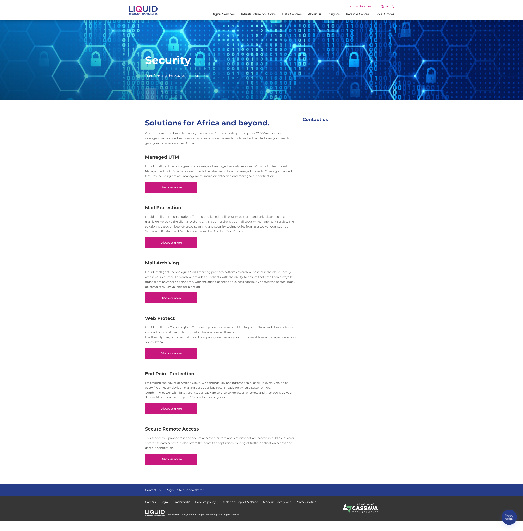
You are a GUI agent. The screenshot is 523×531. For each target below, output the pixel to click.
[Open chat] (509, 517)
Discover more (171, 187)
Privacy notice (306, 502)
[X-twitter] (369, 489)
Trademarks (181, 502)
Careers (150, 502)
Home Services (360, 6)
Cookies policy (205, 502)
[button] (384, 6)
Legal (165, 502)
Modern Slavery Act (277, 502)
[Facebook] (361, 489)
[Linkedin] (376, 489)
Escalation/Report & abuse (239, 502)
